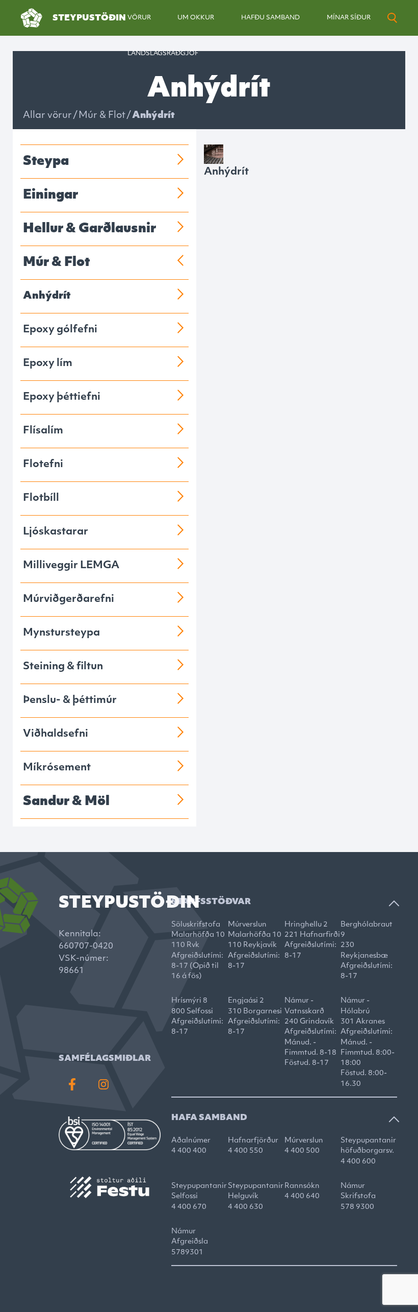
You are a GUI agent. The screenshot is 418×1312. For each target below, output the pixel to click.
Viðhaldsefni (55, 734)
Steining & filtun (63, 667)
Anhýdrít (47, 296)
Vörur (139, 18)
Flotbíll (41, 498)
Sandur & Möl (66, 801)
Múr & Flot (102, 115)
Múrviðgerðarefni (68, 599)
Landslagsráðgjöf (162, 54)
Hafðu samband (270, 18)
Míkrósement (57, 768)
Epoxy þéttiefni (61, 397)
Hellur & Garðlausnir (89, 229)
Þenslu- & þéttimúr (70, 700)
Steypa (46, 161)
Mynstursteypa (61, 633)
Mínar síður (349, 18)
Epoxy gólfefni (60, 330)
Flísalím (43, 431)
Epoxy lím (47, 363)
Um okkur (195, 18)
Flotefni (43, 464)
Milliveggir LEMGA (71, 566)
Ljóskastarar (55, 532)
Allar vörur (47, 115)
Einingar (50, 195)
